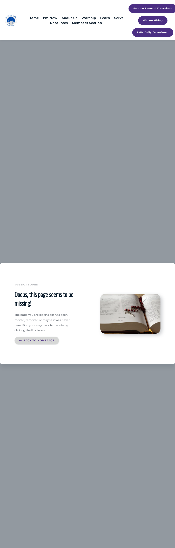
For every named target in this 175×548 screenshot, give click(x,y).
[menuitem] (34, 18)
